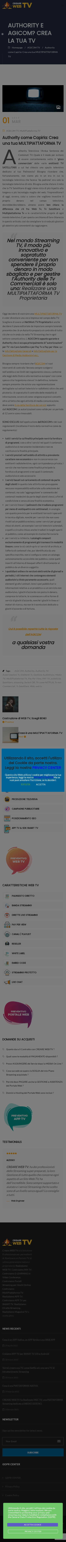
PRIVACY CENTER (46, 767)
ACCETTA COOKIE (32, 1524)
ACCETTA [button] (40, 784)
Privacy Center (33, 1531)
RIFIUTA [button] (25, 784)
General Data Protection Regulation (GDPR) (33, 1517)
